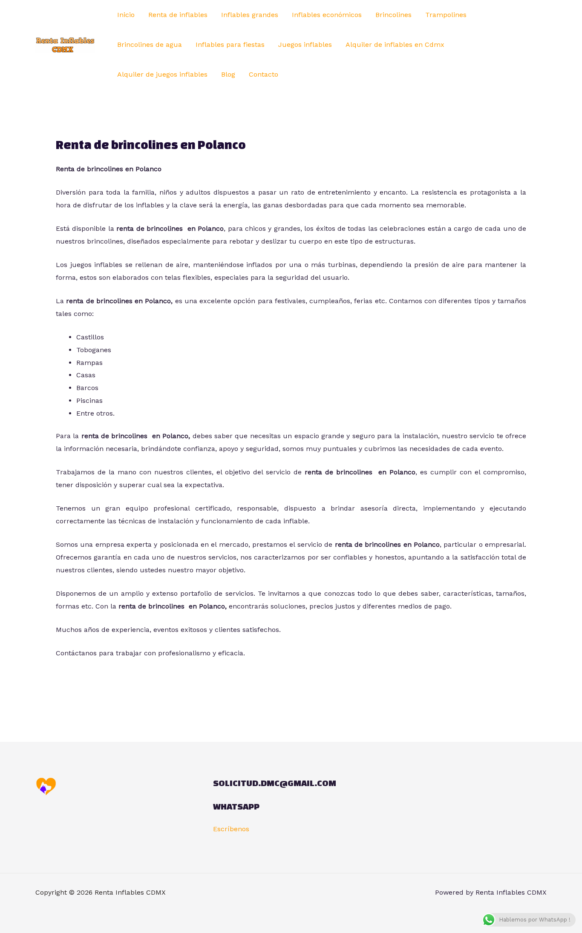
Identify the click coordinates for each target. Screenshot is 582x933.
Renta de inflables (177, 15)
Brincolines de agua (149, 44)
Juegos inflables (305, 44)
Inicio (126, 15)
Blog (228, 74)
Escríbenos (231, 829)
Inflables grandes (249, 15)
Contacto (263, 74)
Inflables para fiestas (230, 44)
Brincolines (393, 15)
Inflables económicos (327, 15)
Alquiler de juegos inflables (162, 74)
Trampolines (446, 15)
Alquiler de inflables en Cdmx (395, 44)
